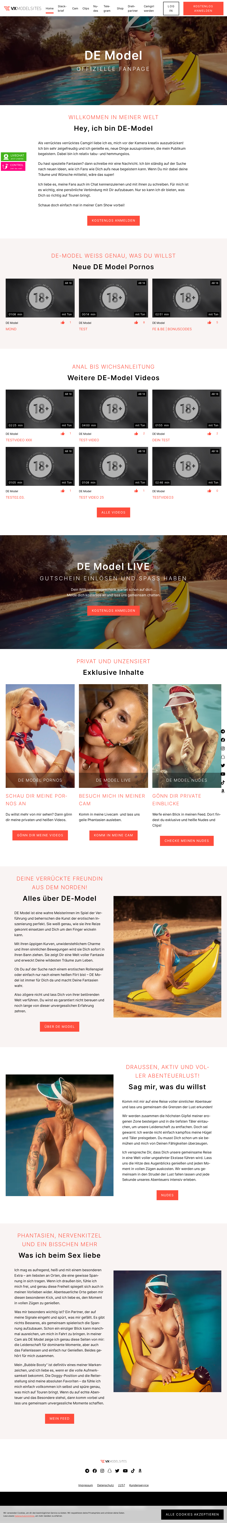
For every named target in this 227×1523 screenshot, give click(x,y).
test (83, 329)
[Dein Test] (186, 409)
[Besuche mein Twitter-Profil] (222, 765)
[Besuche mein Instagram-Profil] (222, 748)
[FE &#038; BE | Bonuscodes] (186, 298)
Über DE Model (60, 1026)
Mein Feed (60, 1418)
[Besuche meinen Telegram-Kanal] (222, 731)
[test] (113, 298)
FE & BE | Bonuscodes (172, 329)
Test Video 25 (91, 497)
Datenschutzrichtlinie (24, 1516)
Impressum (85, 1485)
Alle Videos (113, 512)
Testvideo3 (162, 497)
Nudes (167, 1195)
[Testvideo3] (186, 466)
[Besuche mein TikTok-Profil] (222, 782)
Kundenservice (139, 1485)
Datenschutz (105, 1485)
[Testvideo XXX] (40, 409)
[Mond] (40, 298)
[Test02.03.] (40, 466)
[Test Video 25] (113, 466)
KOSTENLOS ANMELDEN (113, 220)
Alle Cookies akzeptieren (192, 1514)
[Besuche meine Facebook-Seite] (222, 740)
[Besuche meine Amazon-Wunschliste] (222, 791)
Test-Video (89, 440)
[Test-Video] (113, 409)
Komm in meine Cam (113, 835)
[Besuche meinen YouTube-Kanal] (222, 774)
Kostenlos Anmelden (113, 610)
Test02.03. (15, 497)
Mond (11, 329)
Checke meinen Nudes (187, 841)
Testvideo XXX (19, 440)
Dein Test (161, 440)
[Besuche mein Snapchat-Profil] (222, 757)
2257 (121, 1485)
